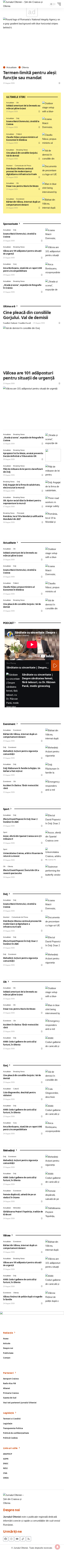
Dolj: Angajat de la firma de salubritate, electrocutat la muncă (21, 486)
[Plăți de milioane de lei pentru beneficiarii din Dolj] (53, 471)
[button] (58, 4)
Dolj (17, 118)
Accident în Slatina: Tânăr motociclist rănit (20, 787)
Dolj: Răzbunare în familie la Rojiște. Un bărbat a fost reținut (21, 769)
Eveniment (20, 199)
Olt (17, 103)
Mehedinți (9, 1150)
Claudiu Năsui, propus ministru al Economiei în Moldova (22, 138)
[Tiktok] (22, 1538)
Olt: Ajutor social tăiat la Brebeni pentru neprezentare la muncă (22, 502)
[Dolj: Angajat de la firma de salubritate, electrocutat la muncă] (53, 486)
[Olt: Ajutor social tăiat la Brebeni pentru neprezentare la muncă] (53, 502)
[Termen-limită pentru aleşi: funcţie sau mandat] (32, 40)
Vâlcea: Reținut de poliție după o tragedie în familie (22, 1298)
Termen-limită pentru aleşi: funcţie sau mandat (30, 75)
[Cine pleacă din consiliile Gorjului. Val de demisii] (50, 155)
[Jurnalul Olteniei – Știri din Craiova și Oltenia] (26, 4)
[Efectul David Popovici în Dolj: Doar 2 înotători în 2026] (53, 819)
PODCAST (8, 622)
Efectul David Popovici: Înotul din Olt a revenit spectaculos (21, 871)
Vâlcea (7, 1235)
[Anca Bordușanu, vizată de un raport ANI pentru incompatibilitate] (53, 268)
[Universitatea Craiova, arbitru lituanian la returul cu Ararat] (53, 854)
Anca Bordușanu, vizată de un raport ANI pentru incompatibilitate (22, 269)
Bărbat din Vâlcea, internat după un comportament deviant (23, 203)
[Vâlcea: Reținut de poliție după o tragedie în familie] (53, 1297)
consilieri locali (24, 323)
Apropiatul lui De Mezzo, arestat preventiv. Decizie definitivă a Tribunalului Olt (23, 455)
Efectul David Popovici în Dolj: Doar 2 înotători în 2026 (20, 820)
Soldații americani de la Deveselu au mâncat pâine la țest (23, 107)
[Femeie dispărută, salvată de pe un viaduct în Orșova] (53, 1195)
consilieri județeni (10, 323)
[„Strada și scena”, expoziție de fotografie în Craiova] (53, 286)
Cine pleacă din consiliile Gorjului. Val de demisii (22, 154)
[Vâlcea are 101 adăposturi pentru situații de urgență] (53, 251)
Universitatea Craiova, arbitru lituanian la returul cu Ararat (23, 854)
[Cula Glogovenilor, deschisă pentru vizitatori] (53, 1093)
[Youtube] (17, 1538)
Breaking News (22, 150)
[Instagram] (11, 1538)
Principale (20, 513)
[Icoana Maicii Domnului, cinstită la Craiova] (50, 123)
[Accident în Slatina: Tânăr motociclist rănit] (53, 786)
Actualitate (11, 67)
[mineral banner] (32, 1319)
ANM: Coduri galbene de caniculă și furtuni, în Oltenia (19, 1043)
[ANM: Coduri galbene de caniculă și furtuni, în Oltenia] (53, 1042)
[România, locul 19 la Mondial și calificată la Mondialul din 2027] (53, 518)
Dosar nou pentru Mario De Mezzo (22, 186)
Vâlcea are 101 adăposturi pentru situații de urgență (28, 375)
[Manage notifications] (57, 1546)
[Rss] (28, 1538)
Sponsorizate (10, 223)
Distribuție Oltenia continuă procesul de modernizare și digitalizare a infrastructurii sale (21, 171)
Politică (19, 134)
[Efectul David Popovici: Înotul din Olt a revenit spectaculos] (53, 871)
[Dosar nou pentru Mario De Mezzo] (50, 188)
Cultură (16, 1089)
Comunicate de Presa (23, 166)
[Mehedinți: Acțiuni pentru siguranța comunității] (53, 752)
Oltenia (25, 67)
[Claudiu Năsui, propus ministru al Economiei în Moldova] (50, 139)
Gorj (14, 264)
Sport (6, 808)
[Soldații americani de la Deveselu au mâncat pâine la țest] (50, 107)
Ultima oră (9, 306)
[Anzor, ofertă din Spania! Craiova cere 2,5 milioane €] (53, 837)
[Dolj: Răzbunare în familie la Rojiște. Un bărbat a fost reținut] (53, 769)
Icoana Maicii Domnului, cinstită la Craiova (22, 123)
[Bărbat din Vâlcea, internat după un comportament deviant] (50, 204)
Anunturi (9, 166)
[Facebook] (5, 1538)
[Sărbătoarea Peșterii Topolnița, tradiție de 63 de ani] (53, 1212)
